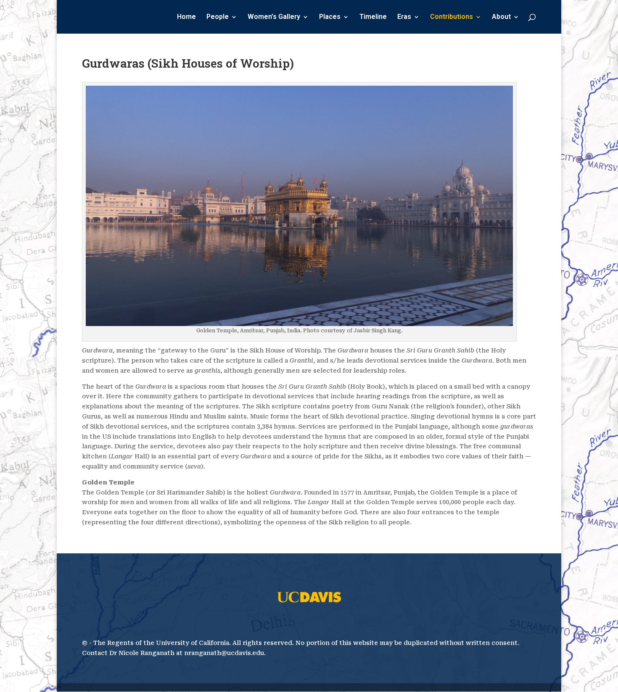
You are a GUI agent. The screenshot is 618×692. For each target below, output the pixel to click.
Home (186, 17)
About (501, 17)
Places (330, 17)
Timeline (373, 17)
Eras (404, 17)
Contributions (451, 17)
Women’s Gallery (274, 17)
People (217, 17)
